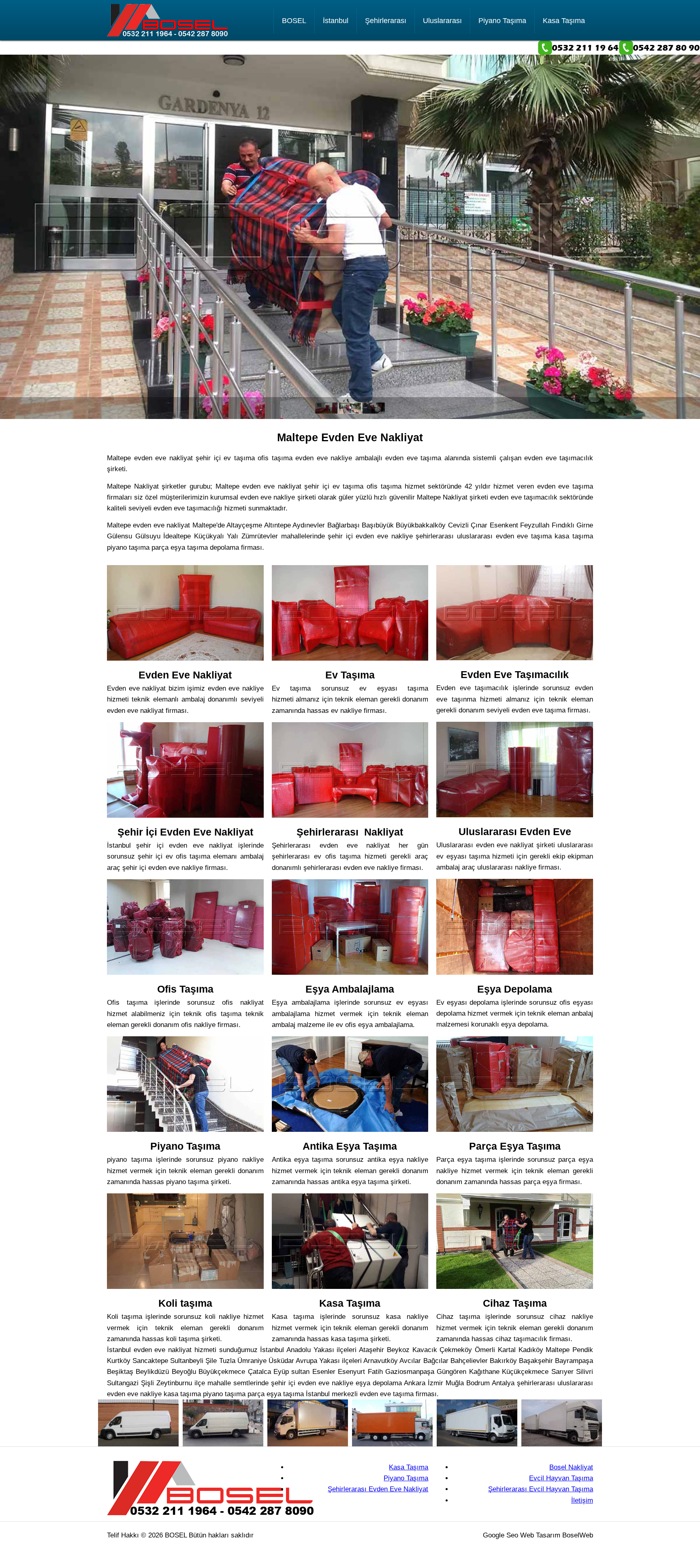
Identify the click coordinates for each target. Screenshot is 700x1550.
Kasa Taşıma (564, 21)
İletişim (582, 1500)
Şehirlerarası (385, 21)
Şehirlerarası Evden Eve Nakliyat (378, 1489)
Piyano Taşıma (502, 21)
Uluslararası (442, 21)
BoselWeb (577, 1535)
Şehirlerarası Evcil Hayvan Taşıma (540, 1489)
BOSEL (294, 21)
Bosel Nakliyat (571, 1467)
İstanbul (335, 21)
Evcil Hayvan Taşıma (561, 1478)
